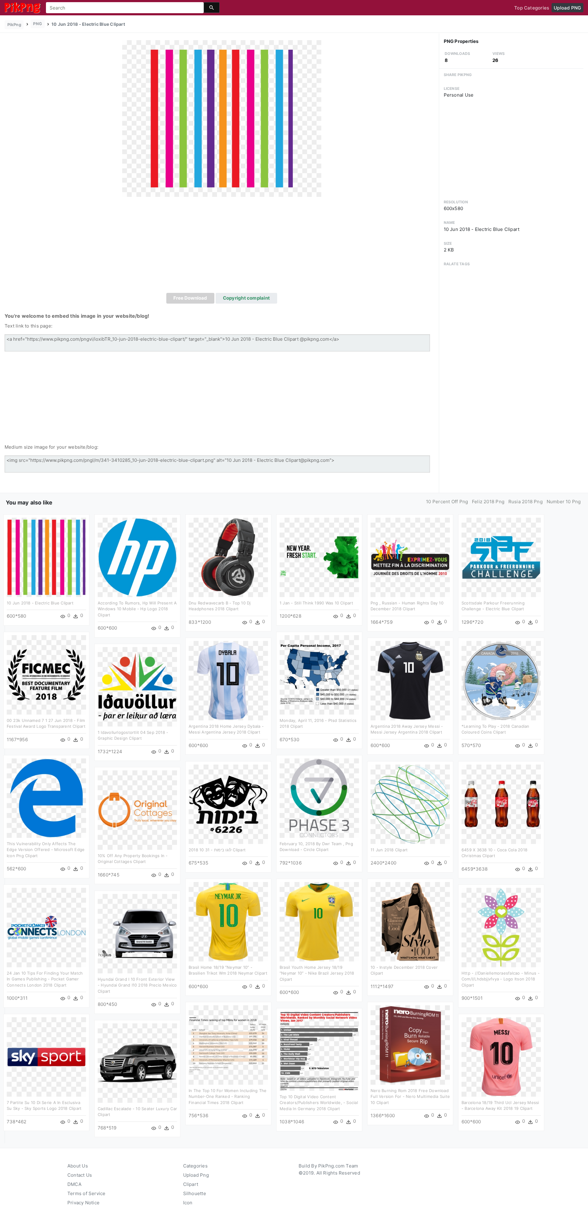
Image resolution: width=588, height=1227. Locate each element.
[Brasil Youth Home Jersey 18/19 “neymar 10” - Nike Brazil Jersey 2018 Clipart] (319, 921)
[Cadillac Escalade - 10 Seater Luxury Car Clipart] (137, 1062)
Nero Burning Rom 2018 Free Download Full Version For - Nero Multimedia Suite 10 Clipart (410, 1096)
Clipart (190, 1184)
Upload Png (196, 1175)
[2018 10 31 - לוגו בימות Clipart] (228, 804)
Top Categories (531, 8)
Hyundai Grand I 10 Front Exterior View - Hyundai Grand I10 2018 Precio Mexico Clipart (137, 985)
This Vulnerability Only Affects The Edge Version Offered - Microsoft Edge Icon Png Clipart (46, 849)
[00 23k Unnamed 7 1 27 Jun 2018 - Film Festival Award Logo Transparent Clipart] (46, 674)
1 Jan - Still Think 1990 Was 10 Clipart (316, 602)
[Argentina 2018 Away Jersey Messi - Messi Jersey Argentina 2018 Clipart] (410, 680)
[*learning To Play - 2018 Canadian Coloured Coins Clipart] (501, 680)
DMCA (74, 1184)
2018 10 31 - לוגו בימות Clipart (217, 849)
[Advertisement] (221, 247)
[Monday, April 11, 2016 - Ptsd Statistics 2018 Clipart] (319, 674)
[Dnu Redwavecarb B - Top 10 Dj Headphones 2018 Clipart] (228, 557)
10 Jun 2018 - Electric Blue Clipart (40, 602)
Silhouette (194, 1193)
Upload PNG (567, 8)
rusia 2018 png (525, 501)
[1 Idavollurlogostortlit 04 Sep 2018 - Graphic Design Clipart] (137, 686)
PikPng (14, 24)
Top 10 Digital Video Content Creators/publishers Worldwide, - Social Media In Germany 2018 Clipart (319, 1102)
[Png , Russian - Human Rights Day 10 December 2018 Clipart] (410, 557)
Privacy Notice (83, 1203)
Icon (188, 1203)
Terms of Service (86, 1193)
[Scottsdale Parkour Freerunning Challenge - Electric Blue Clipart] (501, 557)
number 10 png (564, 501)
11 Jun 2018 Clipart (389, 849)
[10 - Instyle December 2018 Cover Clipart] (410, 921)
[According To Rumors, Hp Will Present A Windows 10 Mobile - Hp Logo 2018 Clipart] (137, 557)
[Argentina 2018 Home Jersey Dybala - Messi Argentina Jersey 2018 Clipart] (228, 680)
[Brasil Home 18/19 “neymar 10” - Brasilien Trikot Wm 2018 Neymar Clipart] (228, 921)
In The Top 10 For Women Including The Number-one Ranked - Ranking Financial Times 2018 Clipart (227, 1096)
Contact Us (79, 1175)
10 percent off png (447, 501)
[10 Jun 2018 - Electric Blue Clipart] (221, 118)
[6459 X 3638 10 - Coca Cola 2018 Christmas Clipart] (501, 804)
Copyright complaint (246, 298)
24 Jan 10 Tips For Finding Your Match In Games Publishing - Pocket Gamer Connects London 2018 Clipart (45, 979)
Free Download (190, 298)
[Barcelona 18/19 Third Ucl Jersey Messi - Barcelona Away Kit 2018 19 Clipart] (501, 1056)
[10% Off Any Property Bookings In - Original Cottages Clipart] (137, 809)
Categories (195, 1166)
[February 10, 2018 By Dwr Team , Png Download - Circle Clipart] (319, 797)
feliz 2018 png (488, 501)
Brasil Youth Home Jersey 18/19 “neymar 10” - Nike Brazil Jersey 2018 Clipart (317, 973)
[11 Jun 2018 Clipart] (410, 804)
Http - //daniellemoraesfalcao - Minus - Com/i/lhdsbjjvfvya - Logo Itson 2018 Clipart (501, 979)
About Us (77, 1166)
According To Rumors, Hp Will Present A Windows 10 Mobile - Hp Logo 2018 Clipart (137, 608)
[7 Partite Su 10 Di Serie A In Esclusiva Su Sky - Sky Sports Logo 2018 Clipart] (46, 1056)
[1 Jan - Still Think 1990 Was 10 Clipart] (319, 557)
